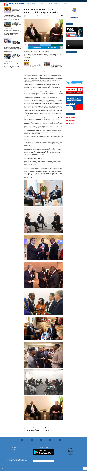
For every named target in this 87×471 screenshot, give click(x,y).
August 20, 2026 (33, 66)
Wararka (34, 3)
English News (41, 3)
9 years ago (39, 15)
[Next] (44, 71)
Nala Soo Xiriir (63, 3)
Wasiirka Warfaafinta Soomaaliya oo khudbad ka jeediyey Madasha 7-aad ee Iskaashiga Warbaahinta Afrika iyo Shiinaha (12, 57)
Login (78, 3)
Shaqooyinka (56, 3)
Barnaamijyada (48, 3)
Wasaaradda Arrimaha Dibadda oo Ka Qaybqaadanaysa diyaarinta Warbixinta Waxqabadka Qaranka (16, 41)
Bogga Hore (28, 3)
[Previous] (42, 71)
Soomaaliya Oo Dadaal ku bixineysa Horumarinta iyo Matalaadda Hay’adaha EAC (35, 64)
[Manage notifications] (3, 468)
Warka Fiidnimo (70, 123)
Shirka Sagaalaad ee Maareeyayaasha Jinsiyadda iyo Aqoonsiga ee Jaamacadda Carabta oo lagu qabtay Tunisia (56, 64)
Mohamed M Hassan (31, 15)
